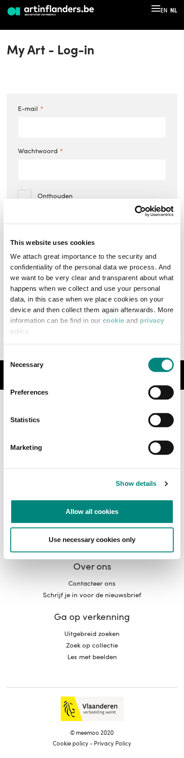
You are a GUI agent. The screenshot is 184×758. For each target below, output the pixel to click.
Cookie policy (70, 744)
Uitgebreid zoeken (92, 634)
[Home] (51, 10)
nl (173, 11)
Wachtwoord (38, 151)
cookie (114, 320)
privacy (152, 320)
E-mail (28, 109)
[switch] (161, 393)
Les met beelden (92, 657)
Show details (136, 483)
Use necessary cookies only (92, 539)
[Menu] (155, 8)
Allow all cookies (92, 511)
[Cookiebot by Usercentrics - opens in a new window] (135, 211)
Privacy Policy (112, 744)
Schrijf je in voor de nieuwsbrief (92, 595)
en (163, 11)
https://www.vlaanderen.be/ (92, 709)
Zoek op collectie (92, 646)
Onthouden (55, 196)
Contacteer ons (92, 584)
